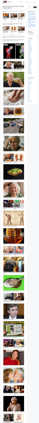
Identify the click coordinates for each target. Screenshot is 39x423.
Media (29, 91)
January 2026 (29, 47)
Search (35, 7)
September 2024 (30, 63)
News (28, 92)
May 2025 (29, 55)
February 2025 (30, 58)
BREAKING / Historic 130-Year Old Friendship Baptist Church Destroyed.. (32, 22)
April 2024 (29, 68)
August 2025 (29, 52)
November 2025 (30, 49)
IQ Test (29, 89)
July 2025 (29, 53)
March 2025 (29, 57)
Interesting (29, 88)
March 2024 (29, 69)
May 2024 (29, 67)
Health (29, 87)
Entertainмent (29, 84)
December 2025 (30, 48)
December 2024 (30, 60)
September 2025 (30, 51)
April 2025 (29, 56)
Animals (29, 79)
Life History (29, 90)
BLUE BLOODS (30, 81)
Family (29, 85)
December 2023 (30, 72)
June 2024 (29, 66)
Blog (28, 80)
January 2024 (29, 71)
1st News (9, 1)
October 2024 (29, 62)
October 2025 (29, 50)
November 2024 (30, 61)
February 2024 (30, 70)
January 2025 (29, 59)
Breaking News (30, 82)
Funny (28, 86)
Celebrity (29, 83)
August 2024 (29, 64)
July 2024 (29, 65)
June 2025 (29, 54)
